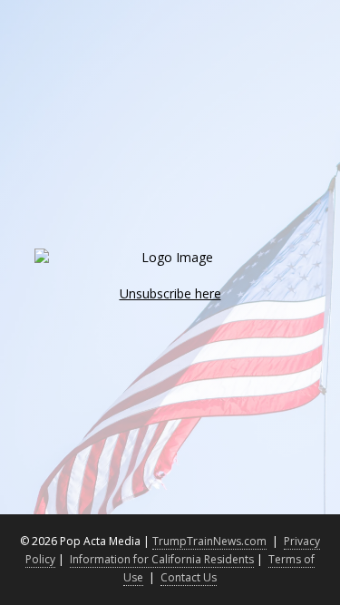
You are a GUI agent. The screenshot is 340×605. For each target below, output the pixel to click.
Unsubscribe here (170, 293)
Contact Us (188, 577)
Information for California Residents (162, 559)
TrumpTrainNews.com (209, 541)
